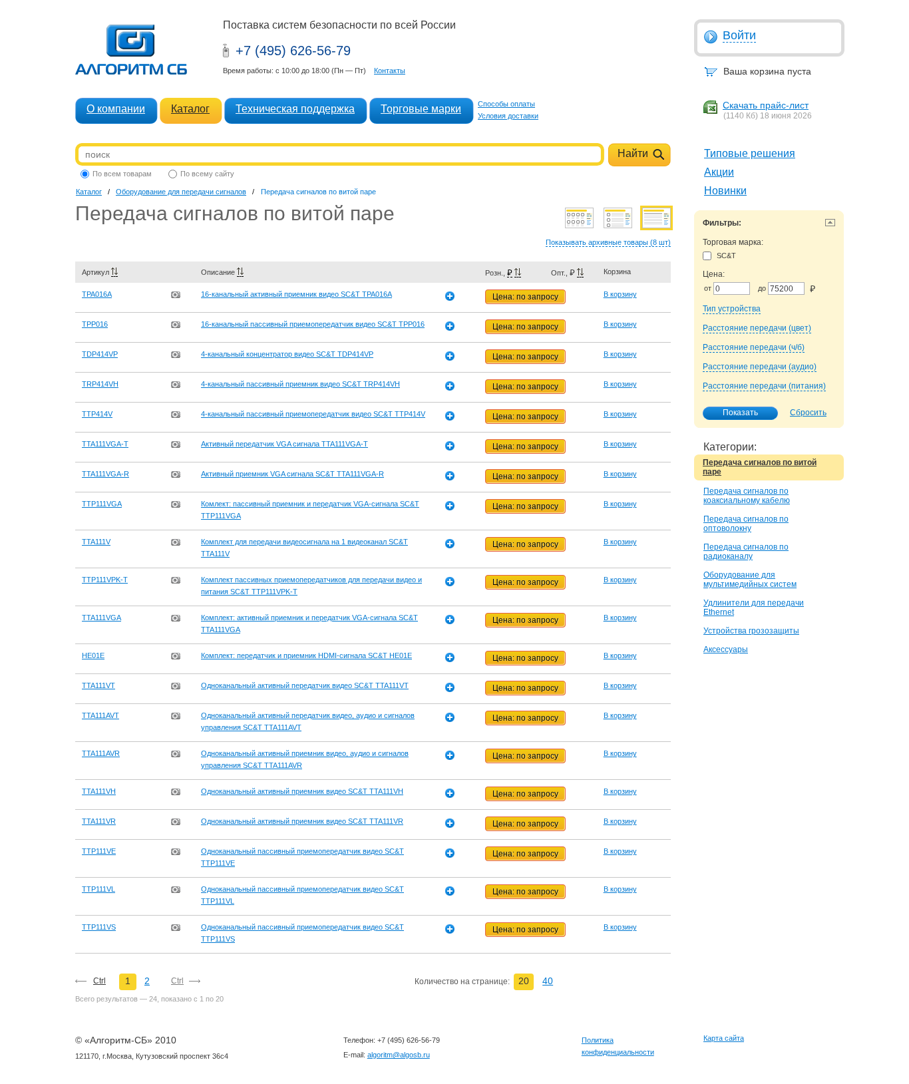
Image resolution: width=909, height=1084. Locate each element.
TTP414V (97, 414)
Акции (719, 172)
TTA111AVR (101, 753)
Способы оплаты (506, 104)
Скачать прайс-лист (766, 105)
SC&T (726, 256)
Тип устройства (732, 308)
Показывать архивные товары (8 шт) (608, 242)
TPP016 (95, 324)
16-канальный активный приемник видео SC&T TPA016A (296, 294)
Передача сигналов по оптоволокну (746, 523)
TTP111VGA (102, 504)
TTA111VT (98, 685)
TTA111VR (99, 821)
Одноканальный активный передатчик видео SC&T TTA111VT (305, 685)
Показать (740, 412)
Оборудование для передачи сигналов (181, 192)
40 (547, 981)
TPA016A (97, 294)
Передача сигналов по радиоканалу (746, 551)
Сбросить (808, 412)
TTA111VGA (101, 618)
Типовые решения (749, 153)
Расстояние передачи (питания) (764, 386)
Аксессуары (725, 649)
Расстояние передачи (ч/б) (754, 347)
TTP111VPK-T (105, 580)
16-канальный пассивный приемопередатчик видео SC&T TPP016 (313, 324)
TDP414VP (100, 354)
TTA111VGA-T (105, 444)
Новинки (725, 190)
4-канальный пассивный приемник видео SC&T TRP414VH (300, 384)
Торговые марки (421, 108)
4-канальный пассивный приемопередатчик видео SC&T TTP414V (313, 414)
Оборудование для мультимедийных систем (750, 579)
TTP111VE (99, 851)
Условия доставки (508, 116)
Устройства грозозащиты (751, 630)
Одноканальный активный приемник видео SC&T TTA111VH (302, 791)
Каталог (190, 108)
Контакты (389, 71)
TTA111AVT (100, 715)
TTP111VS (99, 927)
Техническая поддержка (295, 108)
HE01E (93, 655)
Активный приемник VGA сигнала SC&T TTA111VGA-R (292, 474)
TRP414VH (100, 384)
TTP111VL (98, 889)
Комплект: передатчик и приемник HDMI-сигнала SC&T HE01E (306, 655)
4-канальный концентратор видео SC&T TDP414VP (287, 354)
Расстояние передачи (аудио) (760, 366)
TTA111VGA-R (105, 474)
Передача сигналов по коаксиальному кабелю (746, 495)
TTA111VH (99, 791)
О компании (116, 108)
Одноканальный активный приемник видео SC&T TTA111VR (302, 821)
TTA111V (96, 542)
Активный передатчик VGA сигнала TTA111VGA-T (284, 444)
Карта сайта (723, 1038)
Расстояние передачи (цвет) (757, 328)
